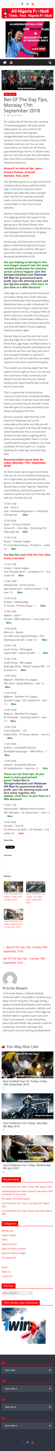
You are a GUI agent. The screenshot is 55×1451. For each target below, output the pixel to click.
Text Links (28, 1370)
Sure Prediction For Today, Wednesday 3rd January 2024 (13, 924)
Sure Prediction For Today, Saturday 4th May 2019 (25, 1124)
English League (9, 1235)
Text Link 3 (28, 1407)
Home (4, 1239)
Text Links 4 (28, 1426)
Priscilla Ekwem (16, 115)
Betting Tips (10, 94)
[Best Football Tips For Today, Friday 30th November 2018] (27, 1053)
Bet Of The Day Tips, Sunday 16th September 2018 (25, 949)
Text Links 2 (28, 1389)
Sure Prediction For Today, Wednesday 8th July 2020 (27, 1166)
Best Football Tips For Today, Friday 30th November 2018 (25, 1082)
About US (6, 1271)
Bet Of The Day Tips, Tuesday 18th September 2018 (24, 960)
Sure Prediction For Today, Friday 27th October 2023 (13, 896)
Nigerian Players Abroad (14, 1248)
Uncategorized (9, 1257)
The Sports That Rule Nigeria (16, 1198)
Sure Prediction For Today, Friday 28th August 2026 (27, 1186)
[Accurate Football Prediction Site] (5, 63)
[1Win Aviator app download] (24, 1309)
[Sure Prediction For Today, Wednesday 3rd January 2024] (13, 914)
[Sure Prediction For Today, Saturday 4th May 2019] (27, 1095)
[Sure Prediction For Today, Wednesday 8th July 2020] (27, 1137)
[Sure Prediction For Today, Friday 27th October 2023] (13, 886)
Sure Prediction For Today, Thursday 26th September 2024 (35, 898)
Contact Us (7, 1276)
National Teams (9, 1244)
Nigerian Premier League (14, 1253)
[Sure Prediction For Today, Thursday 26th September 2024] (35, 886)
